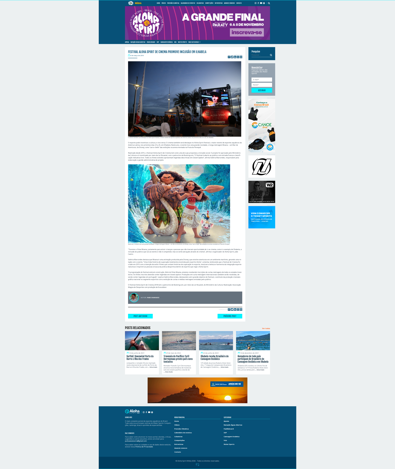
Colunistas (200, 3)
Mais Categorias (193, 42)
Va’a (175, 42)
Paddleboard (151, 42)
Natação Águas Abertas (138, 42)
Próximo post (229, 316)
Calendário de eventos (188, 3)
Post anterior (140, 316)
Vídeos (164, 3)
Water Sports (182, 42)
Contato (239, 3)
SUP (158, 42)
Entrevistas (218, 3)
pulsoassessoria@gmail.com (136, 441)
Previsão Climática (173, 3)
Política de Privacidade (144, 447)
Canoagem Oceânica (166, 42)
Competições (209, 3)
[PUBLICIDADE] (261, 125)
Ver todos (266, 328)
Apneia (127, 42)
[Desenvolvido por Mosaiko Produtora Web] (197, 464)
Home (158, 3)
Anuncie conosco (229, 3)
